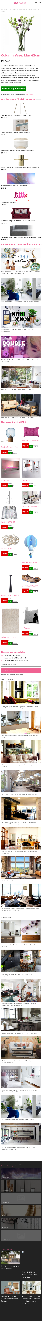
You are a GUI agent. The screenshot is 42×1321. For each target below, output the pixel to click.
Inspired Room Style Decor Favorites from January (9, 1298)
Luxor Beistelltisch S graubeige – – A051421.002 (16, 115)
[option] (21, 119)
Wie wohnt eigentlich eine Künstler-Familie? (18, 389)
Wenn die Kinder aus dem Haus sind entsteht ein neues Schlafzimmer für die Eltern (19, 1091)
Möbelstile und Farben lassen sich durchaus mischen (19, 881)
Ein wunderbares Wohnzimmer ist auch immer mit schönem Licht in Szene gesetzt (19, 823)
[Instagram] (36, 2)
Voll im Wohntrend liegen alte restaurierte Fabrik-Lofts (19, 794)
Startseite (4, 9)
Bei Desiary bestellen (13, 88)
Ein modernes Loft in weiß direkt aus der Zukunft (20, 301)
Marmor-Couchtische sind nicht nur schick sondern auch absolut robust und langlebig (20, 909)
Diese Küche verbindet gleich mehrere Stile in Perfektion (20, 1033)
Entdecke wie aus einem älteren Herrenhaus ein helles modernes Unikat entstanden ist (19, 1004)
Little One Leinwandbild (8, 202)
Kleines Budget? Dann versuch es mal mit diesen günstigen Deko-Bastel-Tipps (20, 272)
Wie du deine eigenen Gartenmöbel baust (17, 417)
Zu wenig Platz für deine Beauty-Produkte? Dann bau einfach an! (20, 360)
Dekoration (12, 9)
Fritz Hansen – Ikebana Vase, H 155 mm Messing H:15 (17, 150)
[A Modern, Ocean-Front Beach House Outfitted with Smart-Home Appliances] (31, 1287)
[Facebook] (32, 2)
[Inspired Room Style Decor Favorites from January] (10, 1287)
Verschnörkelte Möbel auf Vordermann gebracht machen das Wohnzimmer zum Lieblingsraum (20, 707)
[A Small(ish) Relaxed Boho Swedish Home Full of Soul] (31, 1260)
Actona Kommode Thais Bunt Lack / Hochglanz (15, 132)
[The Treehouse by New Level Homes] (10, 1257)
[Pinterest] (40, 2)
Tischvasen (21, 9)
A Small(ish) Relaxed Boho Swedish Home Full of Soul (30, 1274)
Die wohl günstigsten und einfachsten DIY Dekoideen (17, 330)
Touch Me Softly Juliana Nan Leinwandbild (14, 186)
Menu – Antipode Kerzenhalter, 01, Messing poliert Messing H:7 (20, 167)
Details (15, 453)
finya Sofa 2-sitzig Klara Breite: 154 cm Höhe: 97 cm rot (17, 221)
